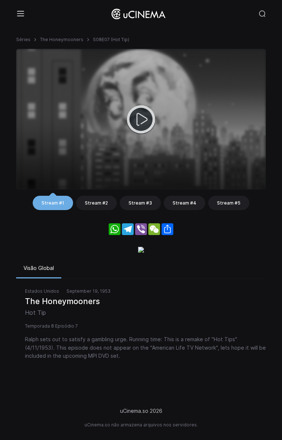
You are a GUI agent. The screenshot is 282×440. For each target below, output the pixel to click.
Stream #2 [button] (96, 203)
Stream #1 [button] (52, 203)
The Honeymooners (61, 39)
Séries (23, 39)
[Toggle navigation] (20, 13)
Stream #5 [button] (229, 203)
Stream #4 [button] (184, 203)
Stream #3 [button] (140, 203)
